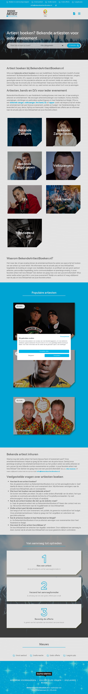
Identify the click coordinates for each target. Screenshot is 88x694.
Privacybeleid (64, 336)
